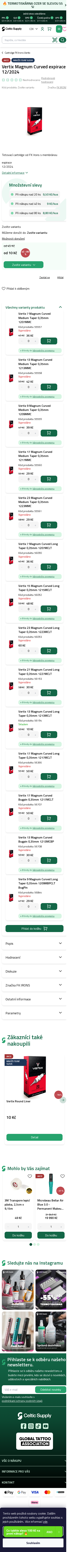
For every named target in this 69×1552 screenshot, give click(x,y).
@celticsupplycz (38, 1426)
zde (45, 1521)
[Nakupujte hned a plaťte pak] (60, 1492)
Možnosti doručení (13, 239)
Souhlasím (33, 1543)
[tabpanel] (18, 1206)
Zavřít (22, 278)
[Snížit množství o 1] (8, 1226)
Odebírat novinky (50, 1389)
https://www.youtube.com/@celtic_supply (45, 1426)
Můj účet (42, 28)
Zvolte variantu (21, 265)
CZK (31, 29)
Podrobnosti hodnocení (48, 80)
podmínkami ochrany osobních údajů (22, 1401)
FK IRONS (62, 87)
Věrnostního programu (43, 350)
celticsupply (31, 1426)
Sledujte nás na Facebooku (23, 1426)
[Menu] (59, 29)
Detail (34, 1137)
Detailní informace (13, 172)
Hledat (62, 40)
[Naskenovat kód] (55, 40)
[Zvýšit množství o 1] (28, 1226)
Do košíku (49, 341)
